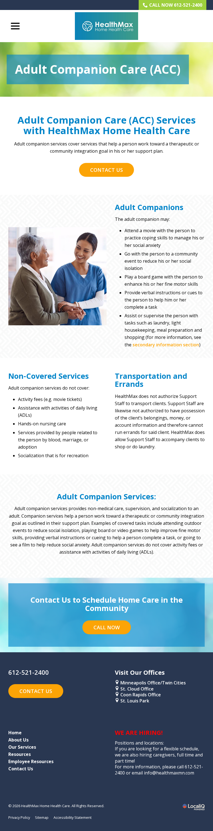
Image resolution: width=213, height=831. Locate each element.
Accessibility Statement (73, 817)
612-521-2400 (28, 672)
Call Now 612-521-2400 (175, 5)
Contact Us (106, 170)
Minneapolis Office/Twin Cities (153, 683)
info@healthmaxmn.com (169, 773)
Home (15, 733)
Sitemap (42, 817)
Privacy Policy (19, 817)
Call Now (106, 627)
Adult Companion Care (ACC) (98, 69)
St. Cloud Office (137, 689)
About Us (18, 740)
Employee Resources (31, 761)
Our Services (22, 747)
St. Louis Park (135, 701)
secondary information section (166, 345)
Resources (19, 754)
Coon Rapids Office (140, 695)
